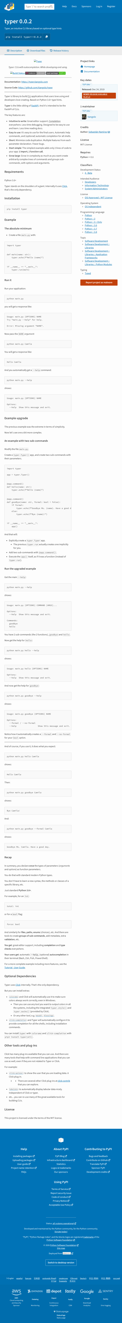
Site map (61, 1248)
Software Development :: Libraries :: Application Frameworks (97, 254)
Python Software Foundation (60, 1240)
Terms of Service (59, 1189)
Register (111, 6)
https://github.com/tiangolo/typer (35, 87)
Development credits (97, 1172)
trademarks (88, 1237)
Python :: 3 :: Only (93, 222)
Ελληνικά (73, 1278)
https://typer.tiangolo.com (34, 81)
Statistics (61, 1164)
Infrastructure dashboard (59, 1160)
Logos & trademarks (61, 1168)
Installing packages (22, 1156)
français (28, 1278)
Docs (74, 6)
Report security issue (61, 1193)
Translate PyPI (97, 1164)
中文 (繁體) (106, 1278)
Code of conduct (60, 1197)
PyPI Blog (59, 1156)
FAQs (23, 1172)
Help (64, 6)
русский (116, 1278)
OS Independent (93, 206)
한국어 (72, 1281)
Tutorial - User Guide (14, 967)
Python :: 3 (90, 218)
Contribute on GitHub (97, 1160)
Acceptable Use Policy (60, 1205)
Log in (99, 6)
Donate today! (61, 1231)
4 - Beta (88, 173)
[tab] (14, 51)
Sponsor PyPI (98, 1168)
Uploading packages (22, 1160)
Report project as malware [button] (99, 282)
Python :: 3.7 (91, 228)
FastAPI (35, 105)
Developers (90, 182)
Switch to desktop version (61, 1262)
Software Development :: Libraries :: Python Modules (98, 262)
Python (88, 215)
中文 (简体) (93, 1278)
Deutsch (83, 1278)
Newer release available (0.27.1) (95, 95)
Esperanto (63, 1281)
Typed (88, 273)
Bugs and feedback (98, 1156)
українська (63, 1278)
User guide (22, 1164)
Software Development (96, 241)
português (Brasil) (49, 1278)
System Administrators (96, 188)
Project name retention (22, 1168)
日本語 (37, 1278)
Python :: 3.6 (91, 225)
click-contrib (64, 1081)
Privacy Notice (60, 1201)
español (19, 1278)
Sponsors (86, 6)
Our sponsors (61, 1172)
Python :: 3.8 (91, 232)
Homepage (89, 66)
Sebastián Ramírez (98, 132)
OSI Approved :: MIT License (98, 197)
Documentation (92, 71)
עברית (53, 1281)
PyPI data (86, 84)
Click (64, 186)
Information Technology (97, 185)
